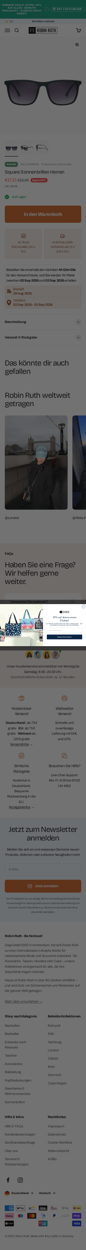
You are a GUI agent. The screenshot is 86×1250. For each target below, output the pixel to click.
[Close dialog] (83, 606)
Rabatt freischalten (64, 637)
